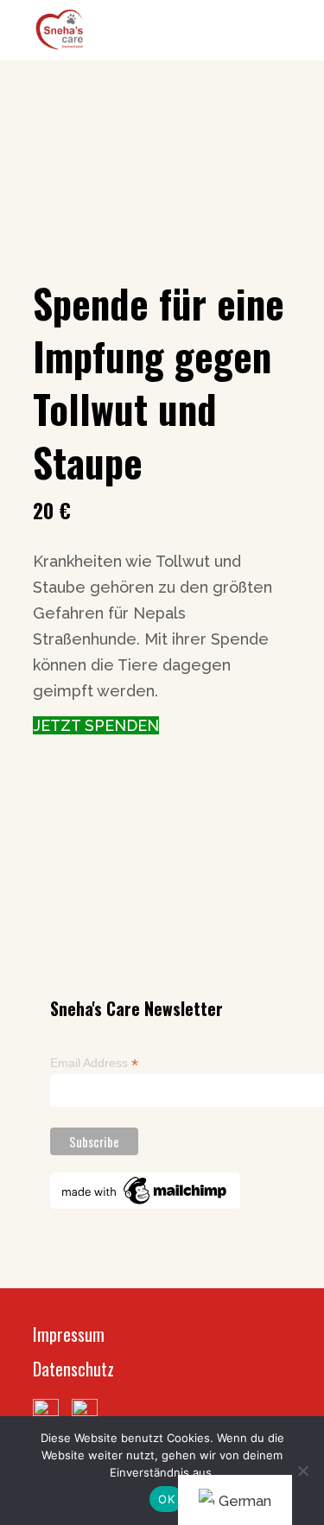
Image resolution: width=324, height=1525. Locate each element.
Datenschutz (73, 1369)
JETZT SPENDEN (96, 725)
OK (166, 1499)
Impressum (69, 1334)
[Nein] (302, 1470)
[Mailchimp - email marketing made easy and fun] (145, 1190)
